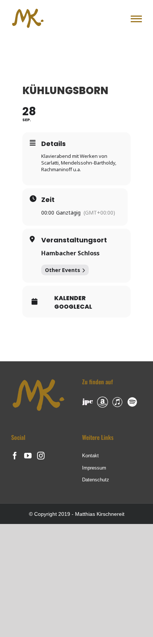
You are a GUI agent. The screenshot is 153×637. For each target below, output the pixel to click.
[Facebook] (15, 455)
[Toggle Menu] (136, 19)
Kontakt (90, 455)
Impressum (94, 468)
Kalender (70, 298)
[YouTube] (28, 455)
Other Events (62, 269)
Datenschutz (95, 479)
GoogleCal (73, 306)
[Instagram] (41, 455)
